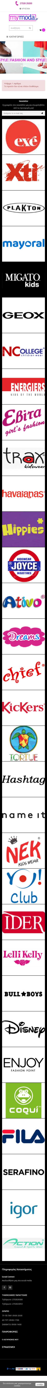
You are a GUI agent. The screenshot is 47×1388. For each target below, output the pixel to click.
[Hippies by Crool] (23, 529)
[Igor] (23, 1207)
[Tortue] (23, 743)
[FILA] (23, 1136)
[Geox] (23, 315)
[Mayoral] (23, 244)
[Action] (23, 1243)
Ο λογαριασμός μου (10, 1339)
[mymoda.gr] (23, 17)
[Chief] (23, 672)
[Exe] (23, 137)
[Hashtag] (23, 779)
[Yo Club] (23, 886)
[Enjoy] (23, 1065)
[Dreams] (23, 636)
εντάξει (40, 1384)
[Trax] (23, 458)
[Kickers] (23, 708)
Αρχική (23, 65)
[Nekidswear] (23, 850)
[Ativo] (23, 601)
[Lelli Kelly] (23, 958)
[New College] (23, 351)
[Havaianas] (23, 494)
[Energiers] (23, 386)
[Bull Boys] (23, 993)
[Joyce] (23, 565)
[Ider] (23, 922)
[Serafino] (23, 1172)
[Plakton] (23, 208)
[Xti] (23, 172)
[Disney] (23, 1029)
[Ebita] (23, 422)
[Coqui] (23, 1100)
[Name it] (23, 815)
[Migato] (23, 279)
